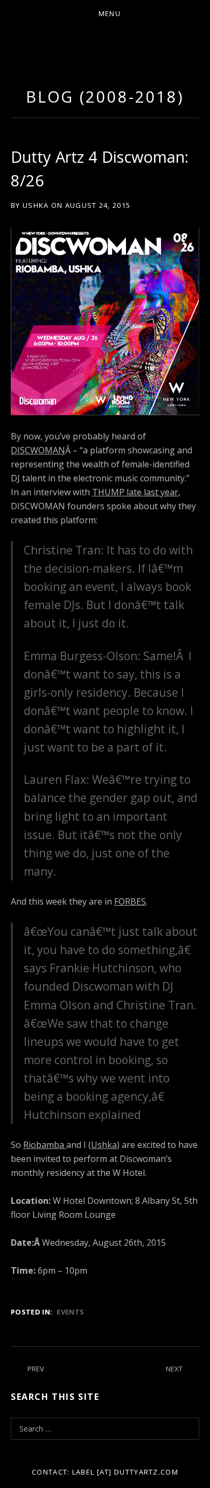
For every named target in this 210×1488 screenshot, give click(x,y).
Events (70, 1312)
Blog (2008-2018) (105, 96)
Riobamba (44, 1145)
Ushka (104, 1145)
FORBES (130, 901)
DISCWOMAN (38, 450)
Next (174, 1369)
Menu (110, 13)
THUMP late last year (135, 492)
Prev (35, 1369)
